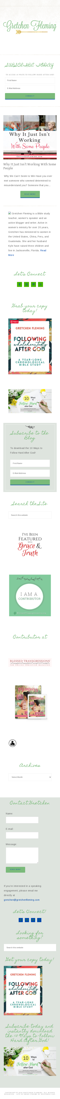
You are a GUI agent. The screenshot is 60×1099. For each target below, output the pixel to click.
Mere (27, 1094)
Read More (30, 194)
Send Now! (15, 869)
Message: (11, 844)
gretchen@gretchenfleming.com (22, 900)
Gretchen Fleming (30, 26)
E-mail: (10, 829)
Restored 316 (47, 1094)
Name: (9, 813)
